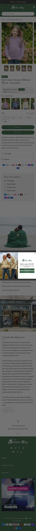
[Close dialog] (35, 253)
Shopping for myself (27, 269)
